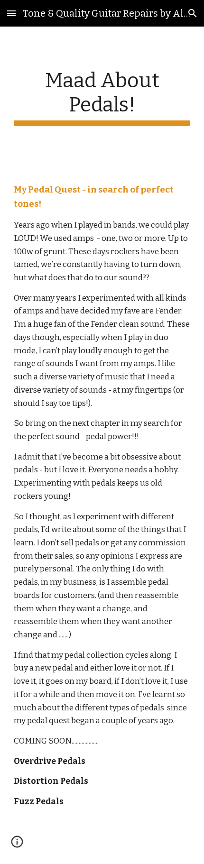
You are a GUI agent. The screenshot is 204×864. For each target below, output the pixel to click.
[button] (11, 13)
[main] (102, 97)
